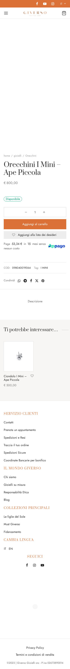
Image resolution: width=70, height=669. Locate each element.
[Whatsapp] (19, 281)
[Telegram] (25, 281)
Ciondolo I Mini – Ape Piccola (15, 378)
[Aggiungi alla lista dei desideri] (32, 376)
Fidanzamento (12, 532)
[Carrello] (64, 13)
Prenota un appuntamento (20, 430)
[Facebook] (37, 4)
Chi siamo (10, 477)
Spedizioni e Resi (14, 437)
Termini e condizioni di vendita (35, 654)
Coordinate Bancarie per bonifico (25, 460)
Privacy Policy (35, 648)
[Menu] (6, 13)
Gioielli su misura (14, 485)
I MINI (44, 268)
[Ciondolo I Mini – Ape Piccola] (18, 356)
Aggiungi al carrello (35, 224)
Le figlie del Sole (14, 516)
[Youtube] (44, 4)
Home (7, 156)
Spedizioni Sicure (15, 452)
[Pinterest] (43, 281)
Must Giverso (12, 524)
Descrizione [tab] (35, 301)
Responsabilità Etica (16, 492)
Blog (7, 500)
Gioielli (17, 156)
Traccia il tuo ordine (16, 445)
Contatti (8, 422)
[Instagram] (53, 4)
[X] (37, 281)
